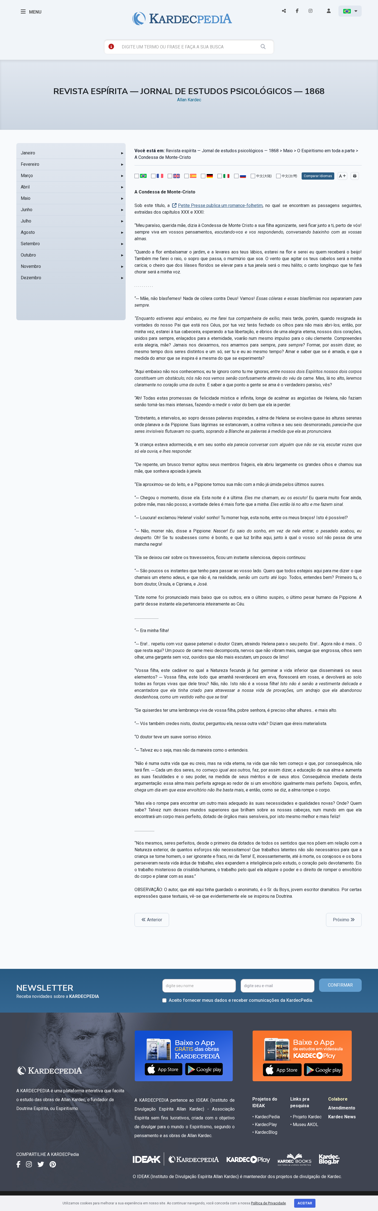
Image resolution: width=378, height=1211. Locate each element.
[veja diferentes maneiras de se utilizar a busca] (111, 46)
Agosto (28, 232)
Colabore (338, 1099)
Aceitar (304, 1203)
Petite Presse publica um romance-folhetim (220, 205)
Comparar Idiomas (318, 176)
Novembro (31, 266)
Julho (26, 221)
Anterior (154, 919)
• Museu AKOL (304, 1124)
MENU (35, 12)
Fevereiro (30, 164)
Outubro (28, 255)
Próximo (341, 919)
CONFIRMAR (340, 985)
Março (27, 175)
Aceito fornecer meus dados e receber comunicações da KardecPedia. (241, 1000)
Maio (25, 198)
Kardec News (342, 1116)
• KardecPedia (266, 1116)
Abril (25, 187)
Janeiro (28, 153)
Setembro (30, 243)
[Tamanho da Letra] (342, 176)
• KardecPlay (264, 1124)
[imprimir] (355, 176)
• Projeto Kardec (306, 1116)
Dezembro (31, 277)
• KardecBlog (264, 1132)
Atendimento (341, 1108)
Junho (26, 209)
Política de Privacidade (268, 1203)
